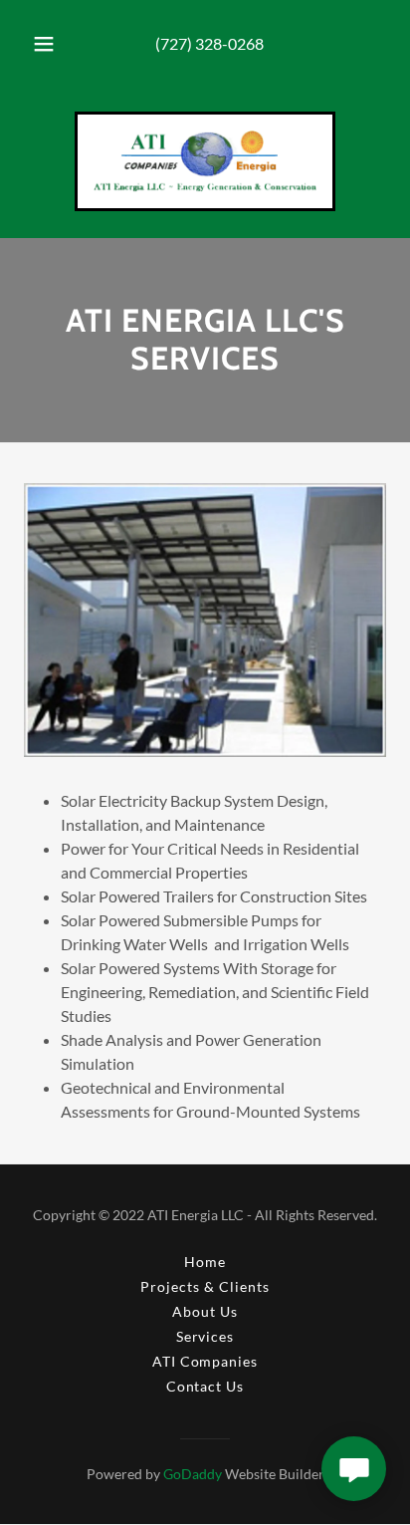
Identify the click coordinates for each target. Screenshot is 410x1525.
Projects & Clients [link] (205, 1286)
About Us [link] (205, 1311)
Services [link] (205, 1336)
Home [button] (205, 1261)
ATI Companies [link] (205, 1361)
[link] (205, 161)
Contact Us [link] (205, 1386)
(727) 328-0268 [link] (209, 43)
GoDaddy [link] (192, 1473)
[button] (44, 44)
